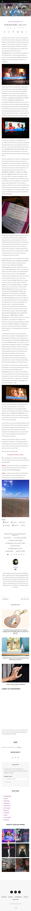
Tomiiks (5, 815)
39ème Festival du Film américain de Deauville (15, 534)
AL (14, 27)
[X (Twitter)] (15, 892)
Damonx (5, 798)
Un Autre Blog (7, 817)
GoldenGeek (6, 803)
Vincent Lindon (20, 551)
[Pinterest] (13, 31)
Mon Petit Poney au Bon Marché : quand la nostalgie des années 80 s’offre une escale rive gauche (15, 631)
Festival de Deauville (15, 21)
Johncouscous (7, 805)
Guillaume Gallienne (20, 537)
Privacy (26, 897)
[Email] (18, 31)
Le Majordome (5, 599)
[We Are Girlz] (15, 9)
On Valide (15, 899)
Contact (10, 897)
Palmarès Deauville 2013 (15, 548)
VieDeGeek (6, 819)
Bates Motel (7, 537)
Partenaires (18, 897)
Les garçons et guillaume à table (15, 543)
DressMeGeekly (7, 796)
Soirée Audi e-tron (25, 599)
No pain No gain (15, 545)
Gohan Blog (6, 800)
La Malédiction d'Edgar (15, 540)
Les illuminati (6, 808)
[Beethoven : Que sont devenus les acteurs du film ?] (22, 865)
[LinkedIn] (22, 31)
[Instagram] (19, 892)
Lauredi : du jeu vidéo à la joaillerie (15, 684)
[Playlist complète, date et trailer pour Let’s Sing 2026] (8, 836)
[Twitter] (9, 31)
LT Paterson (6, 812)
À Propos (3, 897)
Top (16, 907)
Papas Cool (6, 810)
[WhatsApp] (26, 31)
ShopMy (19, 747)
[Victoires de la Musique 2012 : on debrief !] (8, 865)
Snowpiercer (9, 551)
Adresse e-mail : (8, 776)
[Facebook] (4, 31)
